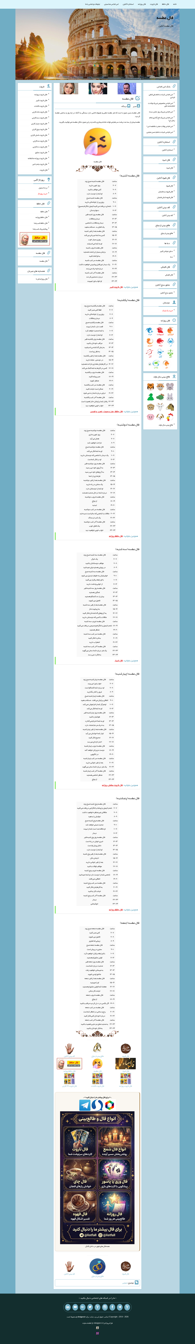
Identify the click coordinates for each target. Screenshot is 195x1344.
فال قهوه (169, 186)
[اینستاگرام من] (105, 1307)
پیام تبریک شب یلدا (40, 229)
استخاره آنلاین (128, 4)
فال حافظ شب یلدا (40, 223)
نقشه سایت (86, 1323)
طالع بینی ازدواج (167, 233)
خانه (175, 4)
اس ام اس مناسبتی (111, 4)
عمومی (124, 1283)
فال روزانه (142, 4)
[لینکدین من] (68, 1307)
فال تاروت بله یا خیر (39, 164)
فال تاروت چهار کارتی (39, 123)
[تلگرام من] (120, 1307)
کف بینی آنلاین (167, 215)
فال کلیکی (169, 275)
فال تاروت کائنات (40, 106)
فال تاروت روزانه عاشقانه (37, 158)
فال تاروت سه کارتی (39, 118)
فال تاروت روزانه (40, 94)
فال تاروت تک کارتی (39, 112)
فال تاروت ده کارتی (40, 147)
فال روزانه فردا (41, 279)
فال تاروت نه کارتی (40, 141)
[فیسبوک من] (112, 1307)
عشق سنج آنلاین (166, 293)
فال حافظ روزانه (41, 217)
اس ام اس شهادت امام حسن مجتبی (159, 132)
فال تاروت (154, 4)
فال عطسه (164, 17)
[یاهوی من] (127, 1307)
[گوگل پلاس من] (83, 1307)
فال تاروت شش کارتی (39, 135)
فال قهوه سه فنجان (165, 191)
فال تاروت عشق (41, 152)
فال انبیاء (169, 168)
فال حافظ (165, 4)
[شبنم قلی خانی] (69, 89)
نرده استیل (43, 188)
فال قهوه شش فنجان (165, 197)
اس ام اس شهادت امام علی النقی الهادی (162, 95)
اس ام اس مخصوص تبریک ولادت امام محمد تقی (161, 104)
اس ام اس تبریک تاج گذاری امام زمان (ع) (162, 119)
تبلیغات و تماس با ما (92, 4)
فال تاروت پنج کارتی (39, 129)
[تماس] (97, 1307)
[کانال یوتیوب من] (75, 1307)
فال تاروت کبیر (41, 100)
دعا (171, 257)
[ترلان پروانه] (98, 89)
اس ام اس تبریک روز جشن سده (161, 112)
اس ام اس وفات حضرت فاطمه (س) (160, 126)
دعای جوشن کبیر (166, 251)
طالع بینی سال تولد (166, 425)
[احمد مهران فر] (127, 89)
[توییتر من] (90, 1307)
